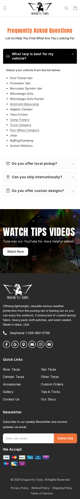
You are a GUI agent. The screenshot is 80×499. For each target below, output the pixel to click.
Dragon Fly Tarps (32, 479)
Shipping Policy (62, 488)
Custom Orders (52, 384)
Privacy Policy (20, 488)
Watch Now (15, 251)
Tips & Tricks (50, 392)
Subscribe (65, 438)
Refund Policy (41, 488)
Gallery (8, 392)
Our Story (48, 399)
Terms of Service (41, 493)
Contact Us (11, 399)
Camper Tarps (13, 377)
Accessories (12, 384)
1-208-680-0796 (37, 333)
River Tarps (11, 369)
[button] (5, 8)
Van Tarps (48, 369)
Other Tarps (50, 377)
